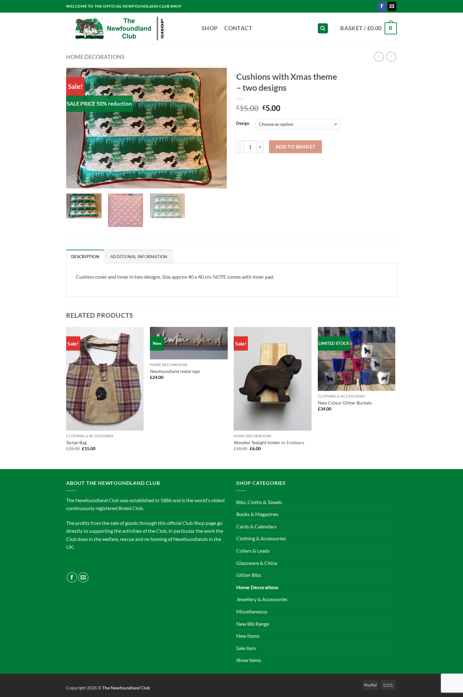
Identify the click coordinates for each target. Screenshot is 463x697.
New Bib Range (252, 624)
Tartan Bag (76, 442)
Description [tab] (85, 256)
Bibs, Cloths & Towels (259, 502)
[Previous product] (391, 56)
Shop (209, 28)
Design (242, 123)
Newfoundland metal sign (175, 371)
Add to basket (295, 146)
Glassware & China (256, 563)
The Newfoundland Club (126, 687)
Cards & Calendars (256, 526)
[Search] (323, 28)
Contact (238, 28)
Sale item (246, 648)
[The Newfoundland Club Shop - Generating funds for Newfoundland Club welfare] (129, 28)
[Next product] (379, 56)
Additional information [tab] (139, 256)
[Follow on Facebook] (381, 6)
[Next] (215, 128)
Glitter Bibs (248, 575)
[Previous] (77, 128)
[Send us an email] (392, 6)
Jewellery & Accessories (262, 599)
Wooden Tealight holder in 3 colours (269, 442)
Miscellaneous (251, 611)
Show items (248, 660)
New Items (248, 636)
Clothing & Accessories (261, 538)
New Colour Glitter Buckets (345, 402)
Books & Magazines (257, 514)
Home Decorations (95, 56)
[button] (368, 28)
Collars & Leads (253, 551)
